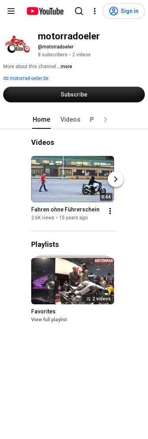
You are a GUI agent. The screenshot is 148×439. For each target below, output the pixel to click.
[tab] (41, 119)
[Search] (79, 11)
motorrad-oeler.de (29, 78)
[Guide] (11, 11)
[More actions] (110, 211)
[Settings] (94, 11)
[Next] (116, 179)
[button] (105, 119)
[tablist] (74, 119)
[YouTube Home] (45, 11)
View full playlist (49, 319)
